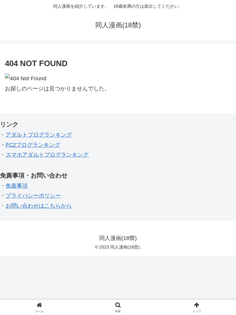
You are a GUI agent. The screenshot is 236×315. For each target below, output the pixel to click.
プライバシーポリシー (33, 196)
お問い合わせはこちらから (39, 206)
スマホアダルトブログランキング (47, 155)
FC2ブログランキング (33, 145)
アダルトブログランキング (39, 135)
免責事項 (17, 186)
